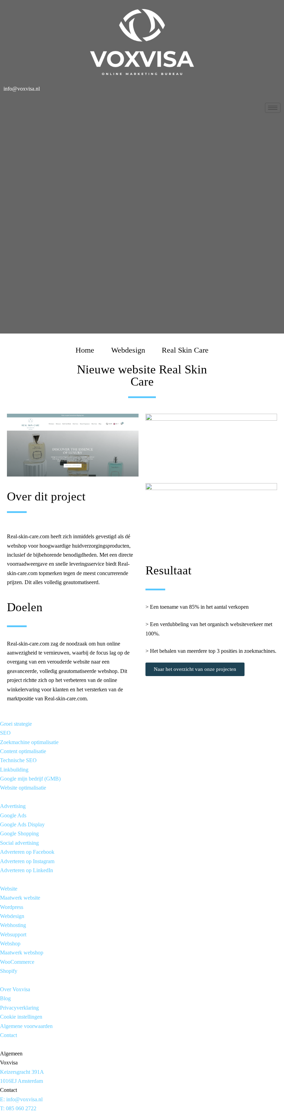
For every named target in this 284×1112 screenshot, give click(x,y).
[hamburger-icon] (273, 108)
